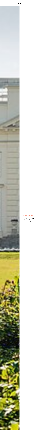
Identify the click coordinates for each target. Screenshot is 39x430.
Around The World (25, 215)
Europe (30, 215)
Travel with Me (33, 215)
